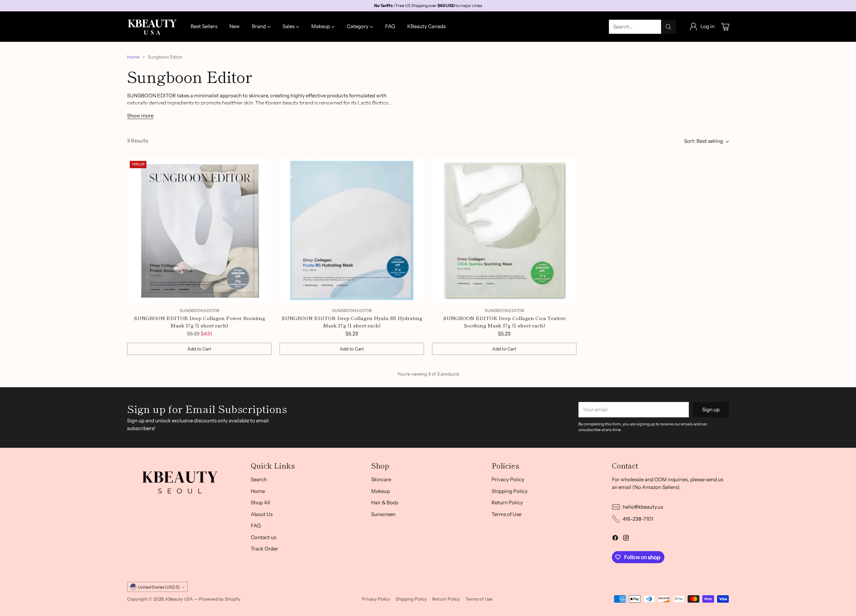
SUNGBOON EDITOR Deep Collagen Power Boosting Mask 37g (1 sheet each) (199, 321)
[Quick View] (263, 167)
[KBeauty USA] (152, 26)
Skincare (381, 479)
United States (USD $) (159, 587)
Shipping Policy (510, 491)
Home (133, 57)
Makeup (380, 491)
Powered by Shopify (219, 599)
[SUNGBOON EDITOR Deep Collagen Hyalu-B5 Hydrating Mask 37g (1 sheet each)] (352, 230)
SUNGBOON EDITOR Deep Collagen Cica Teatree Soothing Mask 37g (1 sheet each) (504, 321)
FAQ (256, 525)
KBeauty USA (179, 599)
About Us (262, 514)
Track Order (264, 548)
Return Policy (507, 502)
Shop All (260, 502)
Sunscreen (383, 514)
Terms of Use (506, 514)
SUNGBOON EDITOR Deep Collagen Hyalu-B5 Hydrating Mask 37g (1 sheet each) (352, 321)
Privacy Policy (508, 479)
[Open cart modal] (725, 26)
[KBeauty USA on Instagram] (626, 539)
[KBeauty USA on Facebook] (615, 539)
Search (259, 479)
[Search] (668, 27)
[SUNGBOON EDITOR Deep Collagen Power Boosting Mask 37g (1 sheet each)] (199, 230)
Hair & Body (385, 502)
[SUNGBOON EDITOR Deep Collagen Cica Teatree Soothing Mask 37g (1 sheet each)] (504, 230)
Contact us (263, 537)
